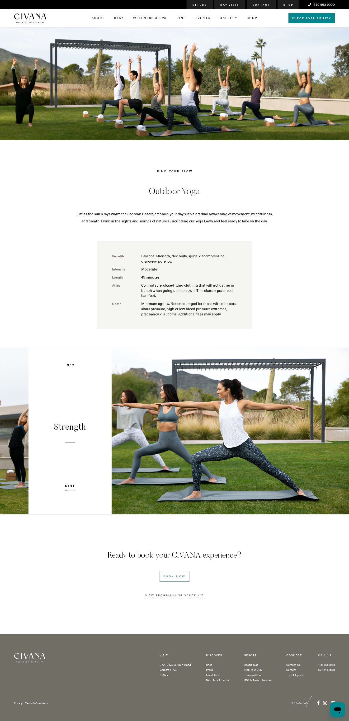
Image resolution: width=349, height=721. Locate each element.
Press (209, 670)
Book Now (174, 576)
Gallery (228, 18)
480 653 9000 (324, 4)
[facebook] (318, 702)
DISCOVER (214, 655)
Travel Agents (294, 675)
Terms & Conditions (36, 703)
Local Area (212, 675)
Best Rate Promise (217, 680)
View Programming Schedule (174, 595)
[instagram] (325, 702)
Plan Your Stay (253, 670)
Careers (291, 670)
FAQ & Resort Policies (257, 680)
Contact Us (293, 665)
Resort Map (251, 665)
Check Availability (311, 18)
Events (202, 18)
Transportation (253, 675)
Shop (209, 665)
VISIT (164, 655)
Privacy (18, 703)
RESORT (250, 655)
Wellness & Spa (150, 18)
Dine (181, 18)
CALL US (325, 655)
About (98, 18)
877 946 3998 (326, 670)
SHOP (252, 18)
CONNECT (294, 655)
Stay (118, 18)
